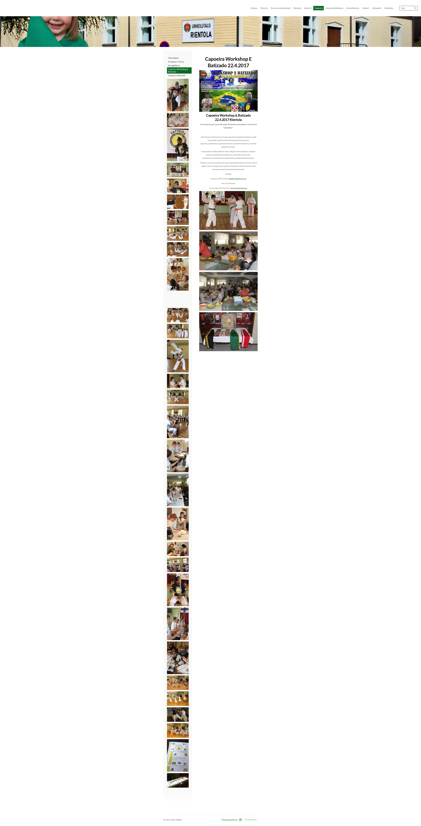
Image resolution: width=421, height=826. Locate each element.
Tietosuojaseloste (229, 820)
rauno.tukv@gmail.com (238, 188)
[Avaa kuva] (178, 95)
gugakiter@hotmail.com (237, 179)
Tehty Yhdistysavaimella (250, 819)
